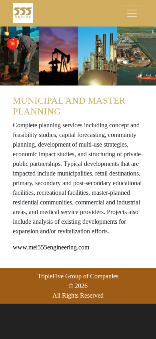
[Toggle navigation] (132, 13)
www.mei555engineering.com (51, 247)
